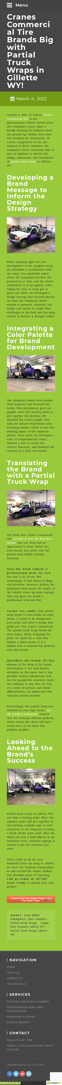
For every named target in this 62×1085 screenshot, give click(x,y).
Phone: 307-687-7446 (19, 1040)
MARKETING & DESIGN (21, 1016)
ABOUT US (13, 972)
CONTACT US (15, 978)
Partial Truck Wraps (23, 923)
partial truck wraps (23, 161)
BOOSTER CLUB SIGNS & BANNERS (28, 1001)
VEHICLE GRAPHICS (19, 1022)
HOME (11, 967)
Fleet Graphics (37, 919)
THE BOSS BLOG (16, 983)
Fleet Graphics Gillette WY (27, 926)
